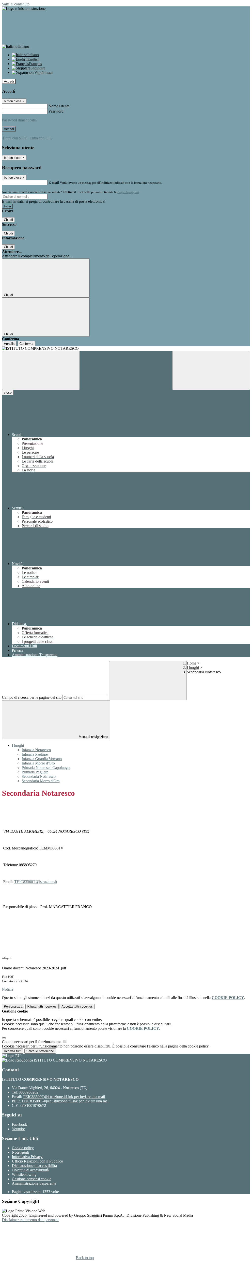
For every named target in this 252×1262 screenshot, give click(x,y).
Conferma (26, 344)
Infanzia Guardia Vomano (42, 759)
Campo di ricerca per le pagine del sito (32, 697)
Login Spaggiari (128, 192)
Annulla (9, 344)
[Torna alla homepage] (126, 348)
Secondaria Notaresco (39, 776)
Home (191, 663)
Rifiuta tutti (42, 1006)
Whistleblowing (24, 1174)
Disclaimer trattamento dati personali (30, 1220)
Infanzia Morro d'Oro (38, 763)
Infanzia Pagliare (35, 754)
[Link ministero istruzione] (24, 8)
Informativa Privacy (27, 1157)
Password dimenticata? (19, 120)
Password (55, 111)
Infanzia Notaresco (36, 750)
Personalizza (13, 1006)
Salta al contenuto (16, 4)
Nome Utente (58, 106)
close (8, 392)
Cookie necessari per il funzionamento (32, 1042)
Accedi (9, 81)
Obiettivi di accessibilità (30, 1170)
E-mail (53, 182)
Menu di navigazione (93, 737)
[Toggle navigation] (41, 370)
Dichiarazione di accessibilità (34, 1165)
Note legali (20, 1152)
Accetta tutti (77, 1006)
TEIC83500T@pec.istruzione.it (65, 1101)
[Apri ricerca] (211, 370)
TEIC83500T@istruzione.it (35, 882)
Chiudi (8, 220)
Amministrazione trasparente (34, 1183)
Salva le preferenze (40, 1051)
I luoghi (193, 667)
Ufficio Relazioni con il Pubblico (37, 1161)
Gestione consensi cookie (31, 1179)
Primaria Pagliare (35, 772)
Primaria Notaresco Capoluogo (46, 767)
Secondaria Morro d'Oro (41, 781)
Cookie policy (23, 1148)
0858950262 (28, 1092)
